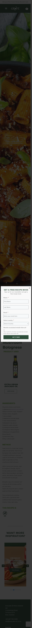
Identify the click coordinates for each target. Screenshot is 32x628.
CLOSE (28, 288)
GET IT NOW (16, 337)
